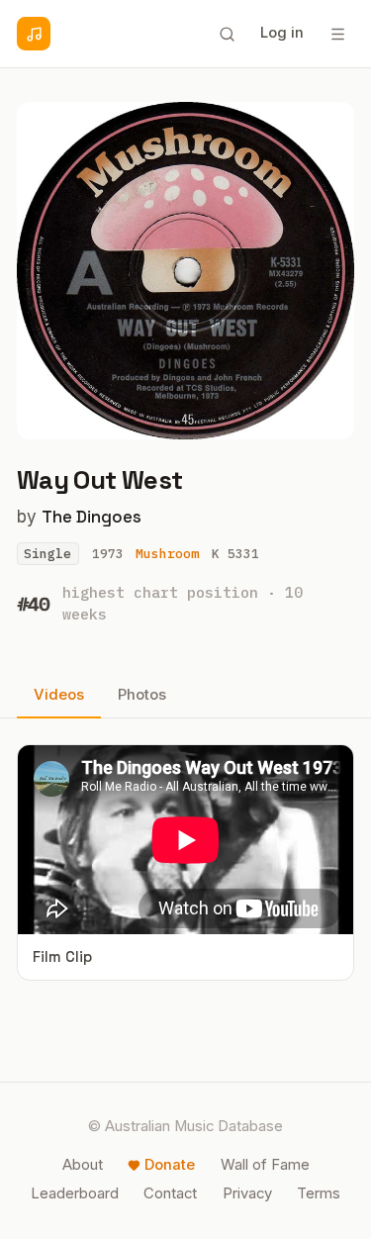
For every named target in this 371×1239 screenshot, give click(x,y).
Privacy (247, 1193)
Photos (142, 695)
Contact (170, 1193)
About (82, 1165)
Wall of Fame (265, 1165)
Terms (318, 1193)
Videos (59, 695)
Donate (169, 1165)
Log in (282, 33)
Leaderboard (75, 1193)
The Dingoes (91, 516)
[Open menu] (337, 33)
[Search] (226, 33)
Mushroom (167, 553)
